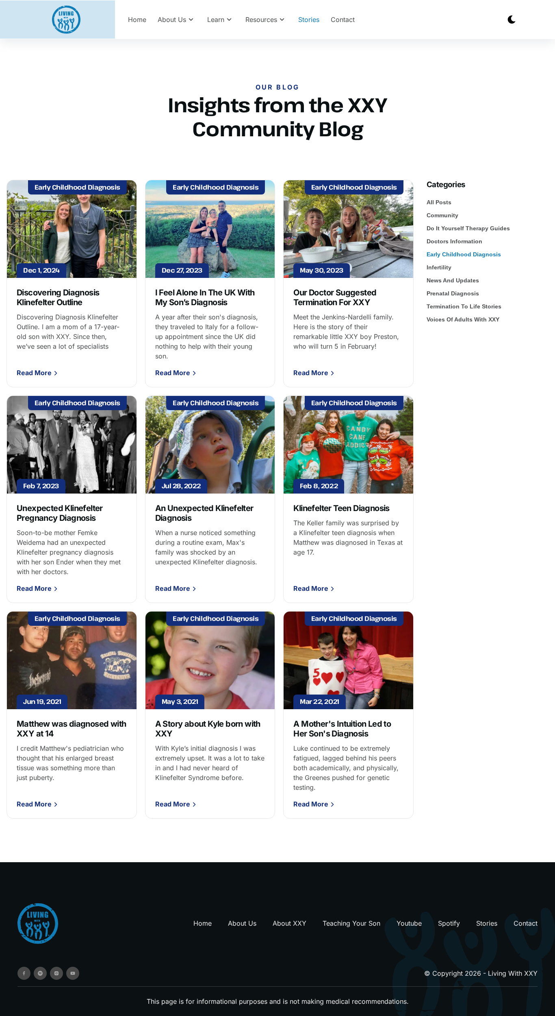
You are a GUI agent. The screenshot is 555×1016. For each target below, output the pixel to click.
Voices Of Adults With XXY (463, 319)
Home (137, 19)
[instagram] (56, 973)
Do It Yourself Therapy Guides (468, 228)
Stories (308, 19)
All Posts (439, 202)
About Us (242, 923)
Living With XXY (513, 973)
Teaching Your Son (351, 923)
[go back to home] (37, 923)
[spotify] (40, 973)
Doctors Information (454, 241)
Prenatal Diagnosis (453, 293)
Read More (34, 373)
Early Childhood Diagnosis (464, 254)
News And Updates (453, 280)
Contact (343, 19)
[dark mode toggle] (511, 19)
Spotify (449, 923)
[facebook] (23, 973)
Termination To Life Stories (464, 306)
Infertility (439, 267)
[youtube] (72, 973)
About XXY (289, 923)
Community (442, 215)
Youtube (409, 923)
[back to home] (66, 19)
